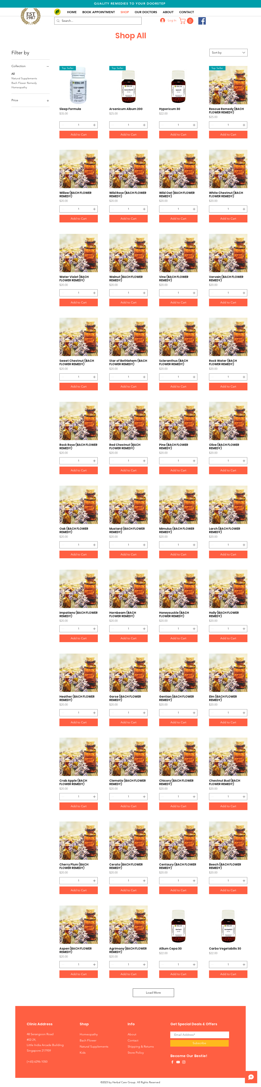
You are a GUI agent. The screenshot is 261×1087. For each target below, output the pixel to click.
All (13, 73)
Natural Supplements (24, 78)
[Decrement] (62, 125)
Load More (153, 992)
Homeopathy (19, 87)
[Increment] (94, 125)
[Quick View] (178, 85)
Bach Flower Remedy (24, 83)
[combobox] (228, 52)
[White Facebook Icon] (172, 1062)
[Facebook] (202, 21)
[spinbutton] (78, 125)
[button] (187, 21)
